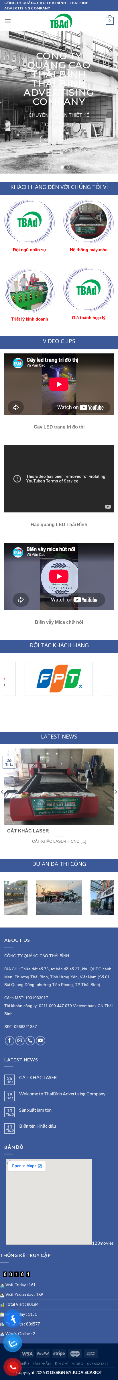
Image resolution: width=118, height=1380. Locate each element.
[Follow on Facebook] (9, 1040)
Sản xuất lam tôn (35, 1110)
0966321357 (98, 1363)
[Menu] (7, 21)
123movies (103, 1243)
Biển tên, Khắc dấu (37, 1125)
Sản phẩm (42, 1363)
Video (77, 1363)
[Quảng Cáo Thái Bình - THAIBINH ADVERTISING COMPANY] (61, 21)
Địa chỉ (61, 1363)
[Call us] (30, 1040)
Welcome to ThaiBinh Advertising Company (62, 1093)
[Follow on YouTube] (40, 1040)
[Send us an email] (20, 1040)
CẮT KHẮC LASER (38, 1077)
